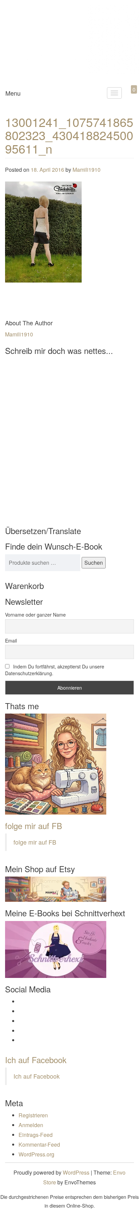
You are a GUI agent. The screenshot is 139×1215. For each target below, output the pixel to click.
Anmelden (31, 1125)
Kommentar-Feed (39, 1144)
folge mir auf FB (33, 825)
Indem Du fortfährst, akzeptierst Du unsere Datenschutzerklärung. (54, 670)
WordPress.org (36, 1154)
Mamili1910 (87, 169)
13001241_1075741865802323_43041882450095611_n (69, 135)
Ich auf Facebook (35, 1059)
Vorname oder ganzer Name (35, 614)
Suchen (93, 562)
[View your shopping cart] (128, 97)
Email (11, 640)
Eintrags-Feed (36, 1135)
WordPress (76, 1172)
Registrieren (33, 1115)
